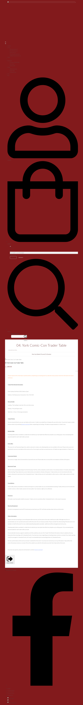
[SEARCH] (25, 336)
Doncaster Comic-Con (14, 49)
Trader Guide (12, 70)
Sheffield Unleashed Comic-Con (15, 55)
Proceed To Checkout (46, 354)
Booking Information (13, 68)
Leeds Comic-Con (13, 52)
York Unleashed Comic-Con (15, 54)
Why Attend (9, 60)
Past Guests (12, 63)
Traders (8, 67)
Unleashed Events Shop (12, 350)
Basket (13, 257)
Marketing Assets (13, 72)
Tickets (8, 57)
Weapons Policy (12, 65)
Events (8, 47)
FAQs (8, 73)
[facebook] (42, 685)
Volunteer (9, 45)
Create (14, 570)
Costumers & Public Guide (14, 62)
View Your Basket (36, 354)
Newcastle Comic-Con (14, 50)
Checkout (20, 257)
